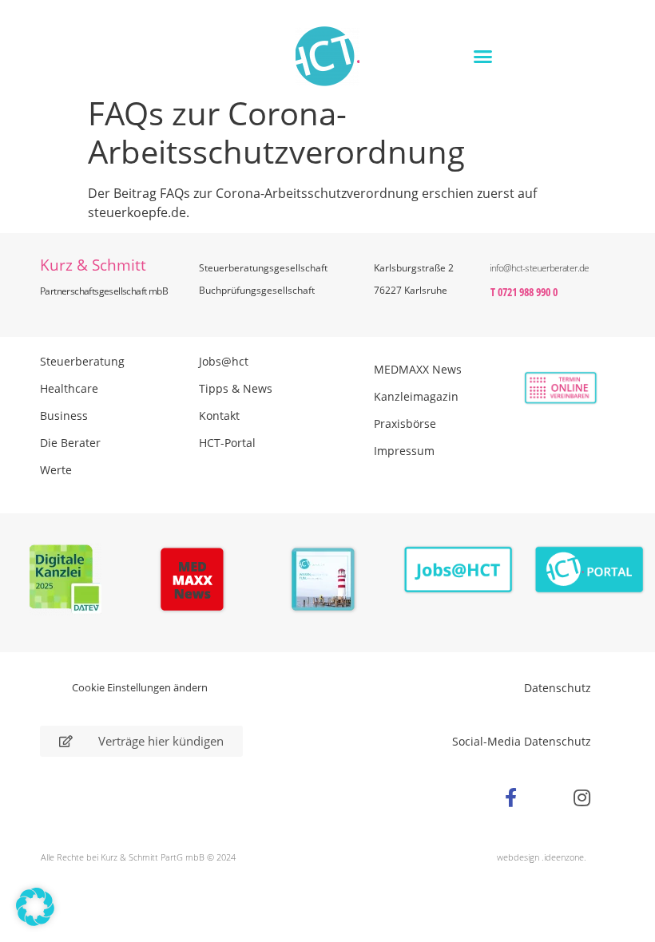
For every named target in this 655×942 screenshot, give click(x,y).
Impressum (404, 450)
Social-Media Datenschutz (521, 741)
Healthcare (69, 388)
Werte (56, 469)
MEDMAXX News (418, 369)
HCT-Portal (227, 442)
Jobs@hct (223, 361)
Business (64, 415)
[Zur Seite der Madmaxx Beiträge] (197, 582)
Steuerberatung (82, 361)
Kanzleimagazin (416, 396)
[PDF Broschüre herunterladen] (328, 582)
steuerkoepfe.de (137, 212)
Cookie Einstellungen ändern (140, 687)
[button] (483, 56)
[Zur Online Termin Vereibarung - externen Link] (544, 388)
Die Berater (70, 442)
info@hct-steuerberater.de (540, 268)
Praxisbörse (405, 423)
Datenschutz (557, 687)
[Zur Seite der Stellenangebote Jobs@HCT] (458, 570)
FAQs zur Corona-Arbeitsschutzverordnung (289, 193)
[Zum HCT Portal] (589, 570)
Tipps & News (235, 388)
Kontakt (219, 415)
